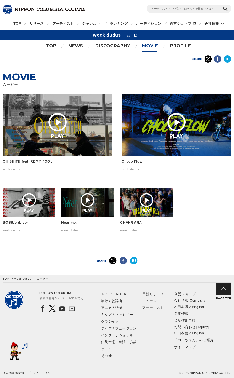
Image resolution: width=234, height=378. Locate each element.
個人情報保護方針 (14, 373)
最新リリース (153, 294)
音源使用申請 (185, 320)
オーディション (148, 23)
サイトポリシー (43, 373)
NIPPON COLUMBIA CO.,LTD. (44, 9)
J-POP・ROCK (114, 294)
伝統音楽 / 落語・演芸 (119, 342)
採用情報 (181, 314)
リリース (36, 23)
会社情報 (212, 23)
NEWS (75, 45)
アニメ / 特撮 (111, 308)
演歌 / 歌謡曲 (111, 301)
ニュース (149, 301)
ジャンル (89, 23)
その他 (106, 356)
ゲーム (106, 349)
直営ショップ (180, 23)
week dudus (22, 278)
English (198, 307)
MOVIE (150, 45)
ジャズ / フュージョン (119, 328)
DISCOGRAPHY (112, 45)
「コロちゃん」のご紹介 (194, 340)
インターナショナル (117, 335)
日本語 (183, 307)
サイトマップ (185, 347)
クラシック (110, 321)
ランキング (119, 23)
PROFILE (180, 45)
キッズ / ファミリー (117, 314)
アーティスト (63, 23)
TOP (17, 23)
